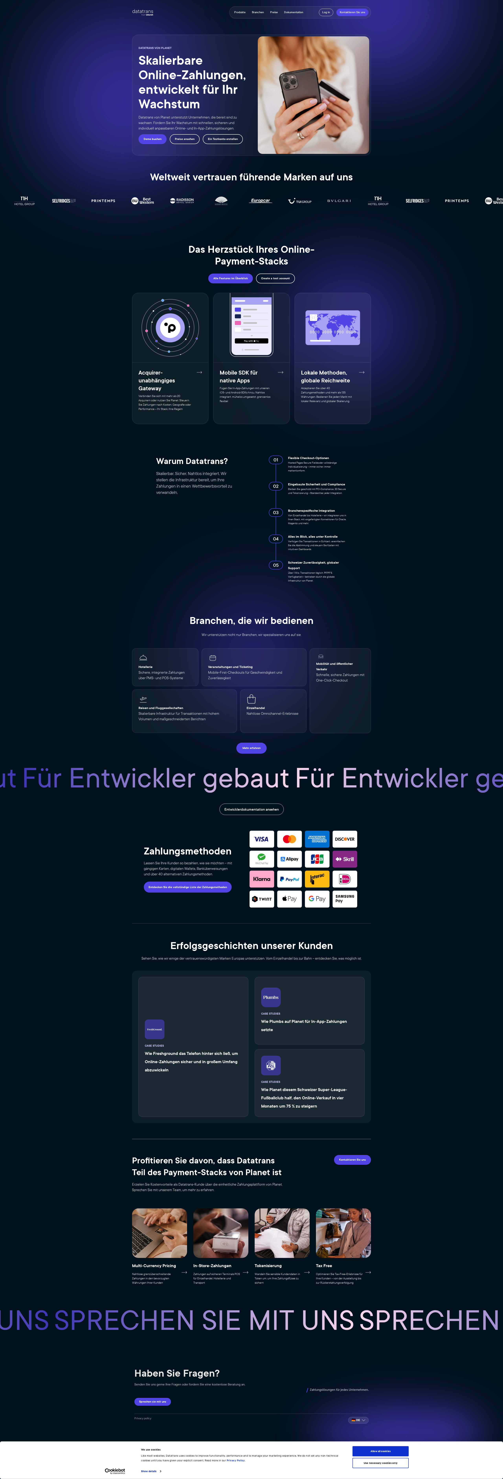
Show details (148, 1471)
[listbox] (358, 1420)
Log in (326, 12)
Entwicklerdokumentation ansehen (251, 809)
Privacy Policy (236, 1460)
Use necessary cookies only (380, 1463)
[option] (358, 1420)
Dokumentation (293, 12)
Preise (274, 12)
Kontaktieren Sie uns (352, 12)
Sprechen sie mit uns (152, 1402)
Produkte (240, 12)
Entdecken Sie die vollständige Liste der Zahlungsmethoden (188, 887)
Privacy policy (142, 1418)
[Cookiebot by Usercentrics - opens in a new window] (115, 1471)
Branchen (258, 12)
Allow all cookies (381, 1451)
